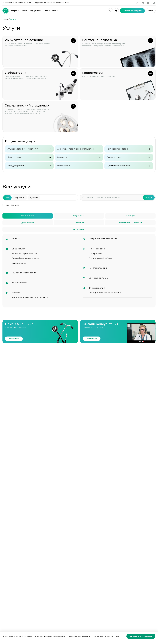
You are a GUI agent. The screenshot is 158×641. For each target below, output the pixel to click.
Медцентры (35, 11)
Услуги (14, 11)
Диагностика (27, 222)
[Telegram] (142, 3)
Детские (34, 198)
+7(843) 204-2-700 (24, 2)
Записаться (14, 338)
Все (7, 198)
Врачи (25, 11)
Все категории (28, 216)
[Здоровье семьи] (5, 11)
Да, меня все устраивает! (140, 636)
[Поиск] (110, 10)
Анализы (130, 216)
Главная (5, 19)
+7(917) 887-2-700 (62, 2)
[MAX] (154, 3)
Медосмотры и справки (130, 222)
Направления (79, 216)
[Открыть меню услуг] (19, 11)
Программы (79, 229)
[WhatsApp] (148, 3)
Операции (79, 222)
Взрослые (19, 198)
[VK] (137, 3)
